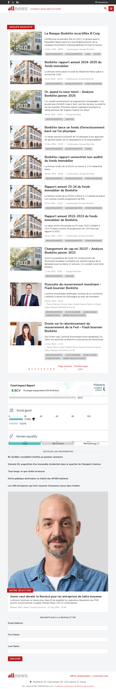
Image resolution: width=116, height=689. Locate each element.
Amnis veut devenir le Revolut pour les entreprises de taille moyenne (56, 596)
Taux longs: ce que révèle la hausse (26, 471)
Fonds (88, 149)
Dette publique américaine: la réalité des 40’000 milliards (38, 478)
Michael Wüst (16, 607)
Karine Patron (53, 315)
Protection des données (84, 686)
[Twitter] (13, 2)
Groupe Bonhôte (20, 27)
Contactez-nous (100, 676)
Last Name (13, 646)
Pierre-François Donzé (74, 315)
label (88, 54)
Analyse (69, 119)
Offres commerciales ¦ (80, 676)
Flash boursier (72, 312)
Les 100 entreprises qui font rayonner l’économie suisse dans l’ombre (44, 486)
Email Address (15, 623)
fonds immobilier (93, 84)
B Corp (97, 54)
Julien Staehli (90, 312)
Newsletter (103, 2)
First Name (14, 634)
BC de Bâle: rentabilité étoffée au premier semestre (35, 457)
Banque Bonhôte (73, 54)
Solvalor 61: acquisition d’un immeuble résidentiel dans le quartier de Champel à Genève (54, 464)
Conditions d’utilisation (64, 686)
